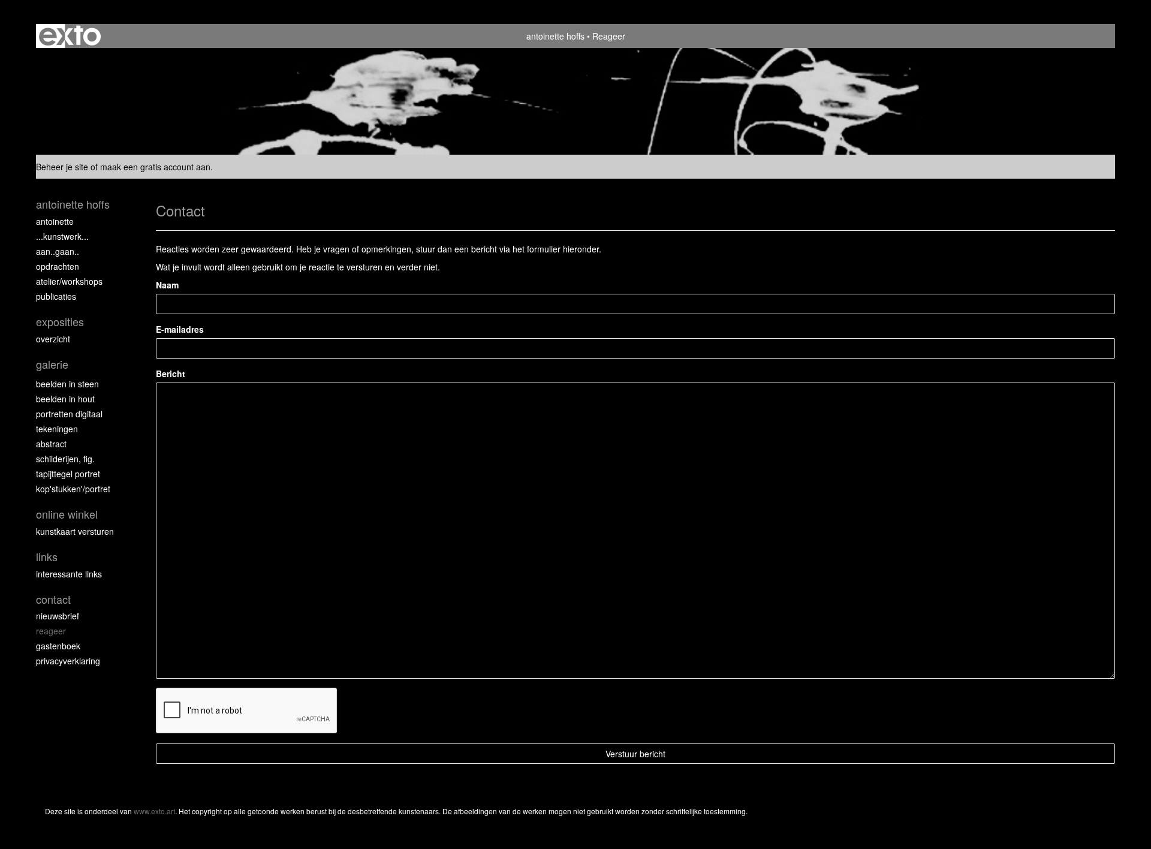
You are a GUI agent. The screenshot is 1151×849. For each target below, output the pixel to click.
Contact (53, 599)
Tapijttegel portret (68, 474)
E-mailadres (180, 329)
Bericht (170, 374)
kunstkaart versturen (75, 531)
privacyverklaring (68, 661)
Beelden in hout (65, 399)
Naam (167, 285)
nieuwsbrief (57, 616)
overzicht (53, 339)
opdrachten (57, 266)
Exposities (60, 321)
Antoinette (55, 221)
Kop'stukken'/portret (73, 489)
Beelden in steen (67, 384)
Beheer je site (62, 167)
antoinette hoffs (555, 36)
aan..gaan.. (57, 251)
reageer (51, 631)
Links (47, 556)
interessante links (69, 574)
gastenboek (58, 646)
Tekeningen (57, 429)
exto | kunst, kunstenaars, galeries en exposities (70, 36)
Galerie (52, 364)
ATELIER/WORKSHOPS (69, 281)
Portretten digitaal (69, 414)
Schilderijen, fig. (65, 459)
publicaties (56, 296)
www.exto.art (154, 811)
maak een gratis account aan (155, 167)
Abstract (51, 444)
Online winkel (67, 514)
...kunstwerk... (62, 236)
